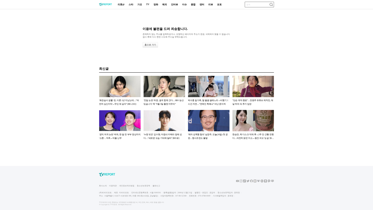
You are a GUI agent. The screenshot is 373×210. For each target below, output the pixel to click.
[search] (271, 4)
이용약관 (113, 186)
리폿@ (121, 4)
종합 (193, 4)
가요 (139, 4)
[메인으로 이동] (105, 5)
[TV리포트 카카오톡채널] (269, 182)
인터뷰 (174, 4)
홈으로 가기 (150, 45)
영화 (156, 4)
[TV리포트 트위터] (248, 182)
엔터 (202, 4)
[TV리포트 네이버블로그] (272, 182)
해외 (164, 4)
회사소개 (103, 186)
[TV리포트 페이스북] (251, 182)
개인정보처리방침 (126, 186)
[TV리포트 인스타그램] (241, 182)
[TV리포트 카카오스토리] (265, 182)
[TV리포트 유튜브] (237, 182)
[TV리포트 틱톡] (244, 182)
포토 (219, 4)
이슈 (184, 4)
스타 (131, 4)
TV (147, 4)
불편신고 (156, 186)
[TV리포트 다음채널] (255, 182)
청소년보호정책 (143, 186)
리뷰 (210, 4)
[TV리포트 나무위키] (262, 182)
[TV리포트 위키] (258, 182)
